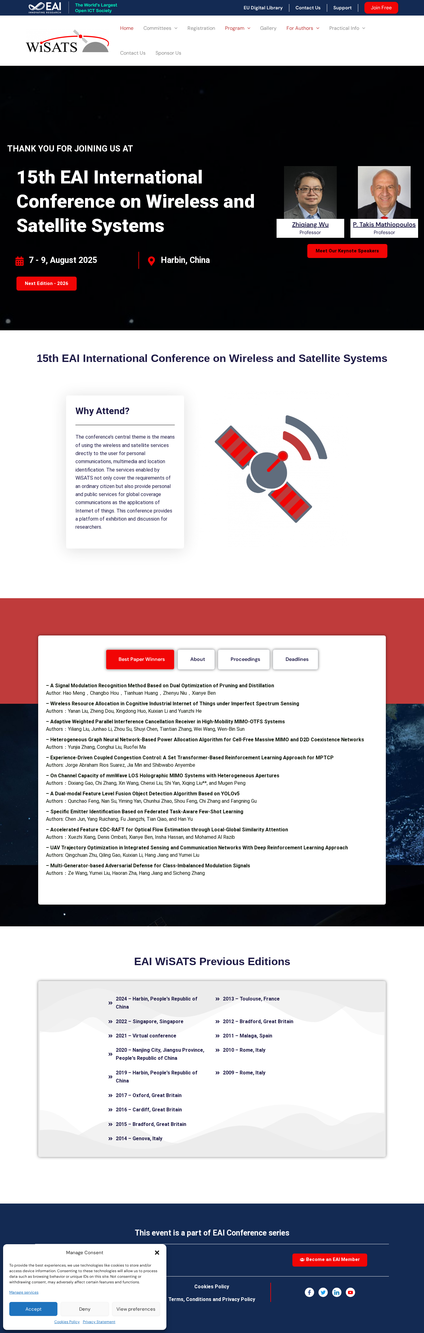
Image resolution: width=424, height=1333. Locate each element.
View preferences (136, 1309)
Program (234, 28)
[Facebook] (309, 1292)
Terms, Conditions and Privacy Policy (211, 1299)
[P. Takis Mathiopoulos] (384, 200)
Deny (84, 1309)
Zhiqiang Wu (310, 224)
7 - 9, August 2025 (63, 260)
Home (126, 28)
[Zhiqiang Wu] (310, 201)
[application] (174, 28)
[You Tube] (350, 1292)
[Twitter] (323, 1292)
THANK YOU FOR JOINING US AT (70, 149)
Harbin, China (185, 260)
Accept (33, 1309)
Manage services (23, 1292)
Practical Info (344, 28)
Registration (201, 28)
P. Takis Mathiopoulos (384, 224)
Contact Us (133, 53)
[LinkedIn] (336, 1292)
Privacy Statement (99, 1321)
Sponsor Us (168, 53)
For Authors (299, 28)
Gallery (268, 28)
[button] (157, 1252)
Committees (157, 28)
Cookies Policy (67, 1321)
